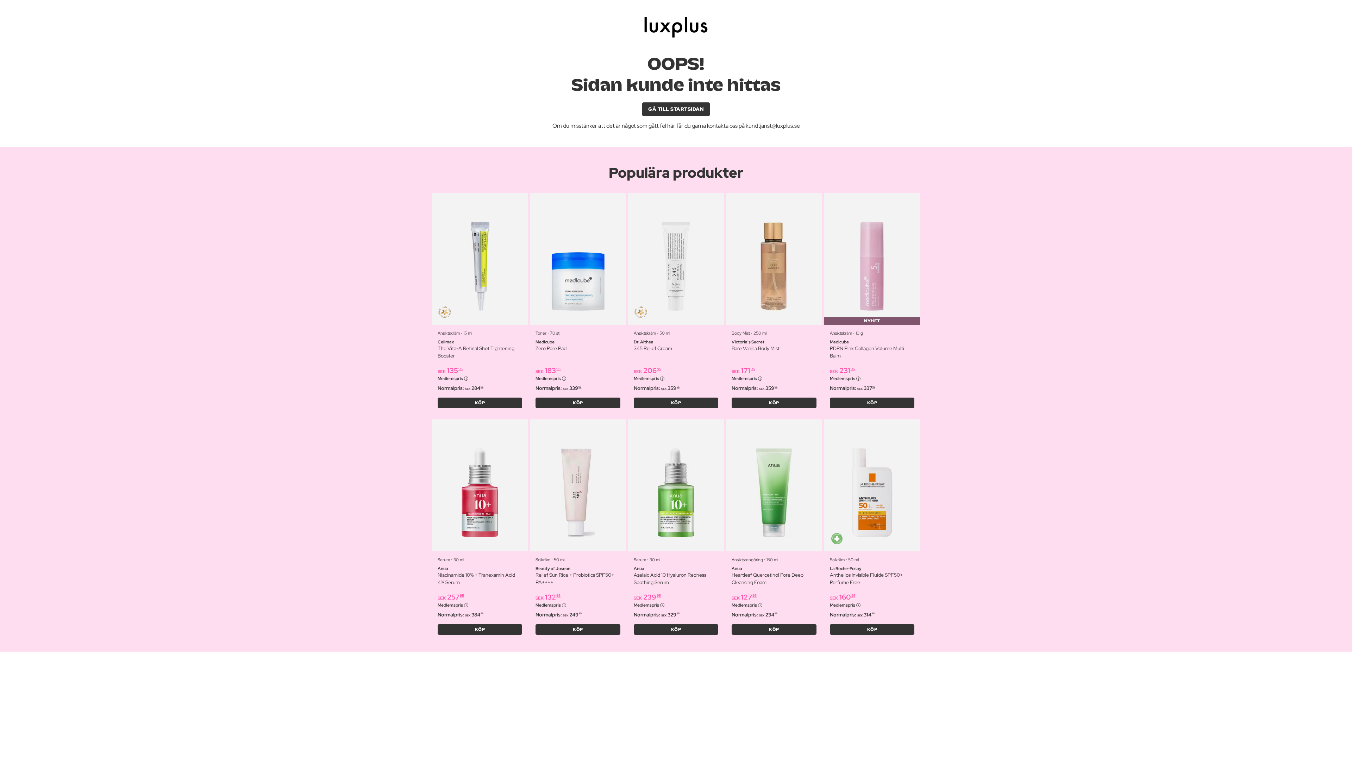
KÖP (480, 403)
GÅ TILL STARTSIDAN (676, 109)
